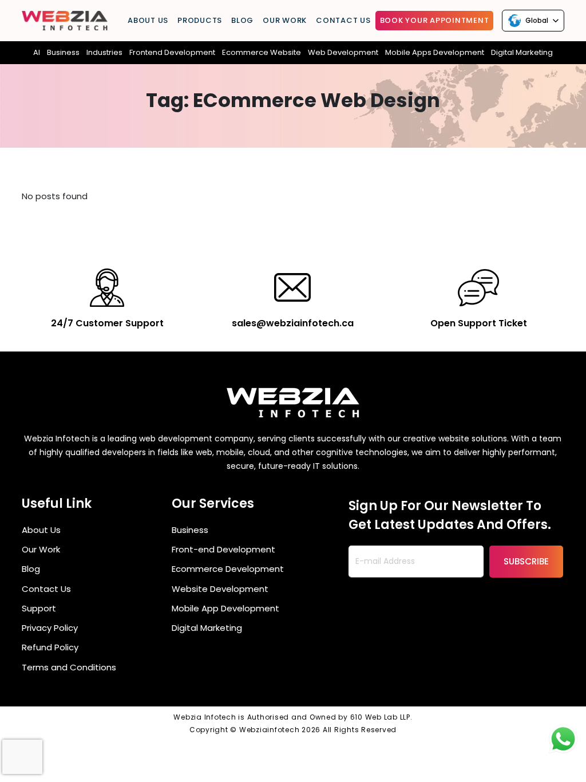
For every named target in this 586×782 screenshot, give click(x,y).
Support (39, 608)
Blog (242, 20)
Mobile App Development (225, 608)
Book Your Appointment (434, 20)
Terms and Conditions (69, 667)
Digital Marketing (207, 628)
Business (63, 52)
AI (36, 52)
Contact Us (343, 20)
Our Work (285, 20)
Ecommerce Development (228, 569)
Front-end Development (223, 549)
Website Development (220, 589)
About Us (148, 20)
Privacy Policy (50, 628)
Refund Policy (50, 647)
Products (199, 20)
